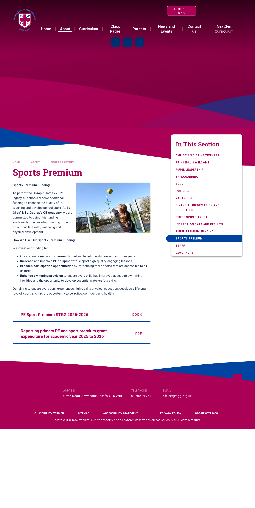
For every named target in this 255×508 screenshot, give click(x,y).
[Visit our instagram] (216, 11)
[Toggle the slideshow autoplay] (115, 42)
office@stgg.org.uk (177, 396)
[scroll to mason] (237, 378)
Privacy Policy (170, 413)
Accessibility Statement (120, 413)
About (35, 162)
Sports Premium (62, 162)
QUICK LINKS (179, 11)
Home (16, 162)
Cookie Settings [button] (206, 413)
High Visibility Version (48, 413)
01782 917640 (142, 396)
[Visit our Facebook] (208, 11)
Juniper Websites (188, 420)
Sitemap (84, 413)
